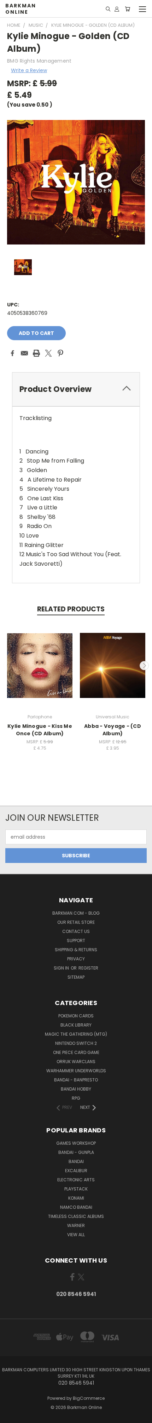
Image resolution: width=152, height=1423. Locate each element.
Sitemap (76, 977)
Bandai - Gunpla (76, 1152)
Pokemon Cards (76, 1016)
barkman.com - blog (76, 913)
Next (144, 665)
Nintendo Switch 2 (76, 1043)
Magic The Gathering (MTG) (76, 1034)
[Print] (36, 353)
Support (76, 941)
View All (76, 1235)
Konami (76, 1198)
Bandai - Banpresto (76, 1080)
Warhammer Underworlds (76, 1071)
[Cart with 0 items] (127, 8)
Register (88, 968)
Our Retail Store (76, 922)
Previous (8, 665)
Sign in (62, 968)
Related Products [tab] (71, 609)
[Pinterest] (60, 353)
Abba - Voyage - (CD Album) (112, 730)
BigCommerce (89, 1398)
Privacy (76, 959)
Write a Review (29, 70)
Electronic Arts (76, 1180)
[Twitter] (48, 353)
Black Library (76, 1025)
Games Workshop (76, 1143)
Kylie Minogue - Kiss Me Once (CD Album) (39, 730)
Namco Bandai (76, 1207)
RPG (76, 1098)
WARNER (76, 1225)
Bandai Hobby (76, 1089)
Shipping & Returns (76, 950)
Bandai (76, 1161)
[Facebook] (12, 353)
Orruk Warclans (76, 1062)
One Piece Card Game (76, 1052)
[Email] (24, 353)
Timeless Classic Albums (76, 1216)
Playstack (76, 1189)
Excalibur (76, 1171)
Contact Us (76, 931)
